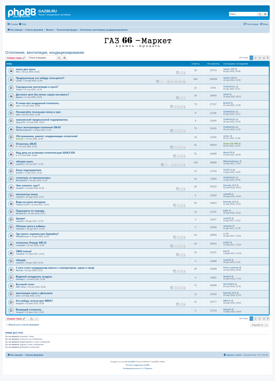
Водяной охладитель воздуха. (34, 276)
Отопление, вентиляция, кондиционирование (44, 52)
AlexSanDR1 (22, 180)
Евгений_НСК (229, 185)
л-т (224, 233)
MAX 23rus (21, 287)
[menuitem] (22, 24)
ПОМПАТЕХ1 (229, 87)
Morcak (19, 270)
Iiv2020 (19, 173)
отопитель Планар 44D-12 (31, 242)
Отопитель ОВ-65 (26, 143)
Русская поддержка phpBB (137, 365)
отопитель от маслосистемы (33, 177)
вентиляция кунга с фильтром (34, 293)
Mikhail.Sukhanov (24, 130)
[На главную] (22, 12)
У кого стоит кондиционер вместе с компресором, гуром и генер (55, 267)
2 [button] (255, 57)
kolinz (225, 210)
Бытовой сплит (25, 284)
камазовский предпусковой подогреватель (42, 119)
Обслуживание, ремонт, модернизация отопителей (46, 136)
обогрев (21, 260)
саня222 (20, 164)
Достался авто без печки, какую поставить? (42, 94)
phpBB (131, 362)
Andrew (20, 139)
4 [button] (263, 57)
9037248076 (228, 284)
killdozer (227, 300)
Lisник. (19, 81)
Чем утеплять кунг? (28, 185)
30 (168, 81)
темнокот (20, 229)
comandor (20, 245)
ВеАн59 (226, 103)
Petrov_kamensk (231, 267)
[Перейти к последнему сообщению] (236, 69)
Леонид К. (20, 279)
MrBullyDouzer (22, 236)
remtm (226, 94)
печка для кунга (25, 69)
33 (180, 81)
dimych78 (20, 122)
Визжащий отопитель (29, 309)
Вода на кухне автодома (30, 202)
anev (18, 106)
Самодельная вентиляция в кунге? (37, 87)
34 (184, 81)
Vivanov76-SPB (230, 143)
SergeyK (20, 188)
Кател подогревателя (28, 170)
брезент (20, 218)
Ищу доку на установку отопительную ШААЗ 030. (45, 152)
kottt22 (226, 242)
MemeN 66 (21, 213)
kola (225, 251)
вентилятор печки (27, 194)
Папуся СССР (22, 204)
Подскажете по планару (30, 210)
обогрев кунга (24, 161)
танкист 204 (228, 69)
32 (176, 81)
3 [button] (259, 57)
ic (16, 146)
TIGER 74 (227, 170)
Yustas (19, 89)
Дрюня (19, 97)
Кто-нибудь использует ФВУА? (34, 300)
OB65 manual (23, 251)
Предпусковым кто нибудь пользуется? (40, 78)
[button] (268, 58)
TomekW (20, 254)
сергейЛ (227, 194)
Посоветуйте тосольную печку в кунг (38, 112)
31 (172, 81)
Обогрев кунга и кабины (30, 226)
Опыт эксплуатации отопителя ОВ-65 (38, 127)
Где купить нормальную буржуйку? (37, 233)
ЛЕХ (18, 72)
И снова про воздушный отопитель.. (38, 103)
